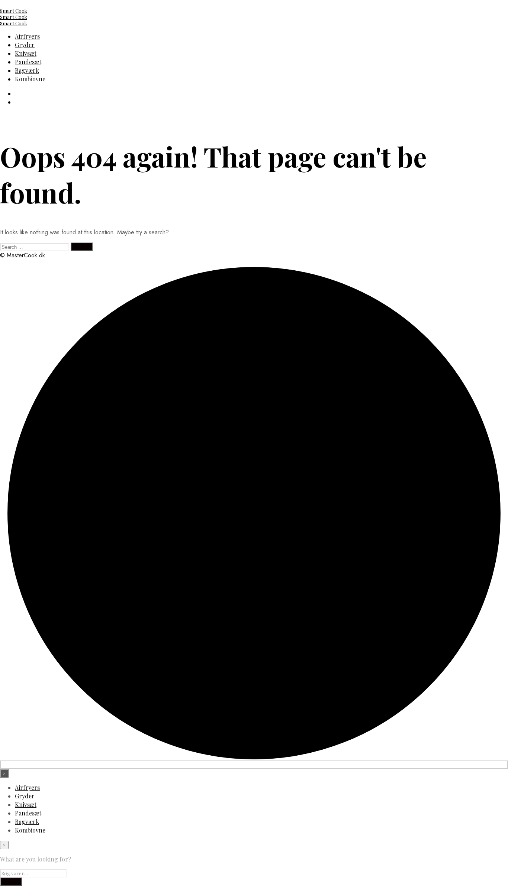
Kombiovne (30, 79)
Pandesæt (28, 62)
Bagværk (27, 70)
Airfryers (27, 36)
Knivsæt (25, 53)
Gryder (25, 45)
